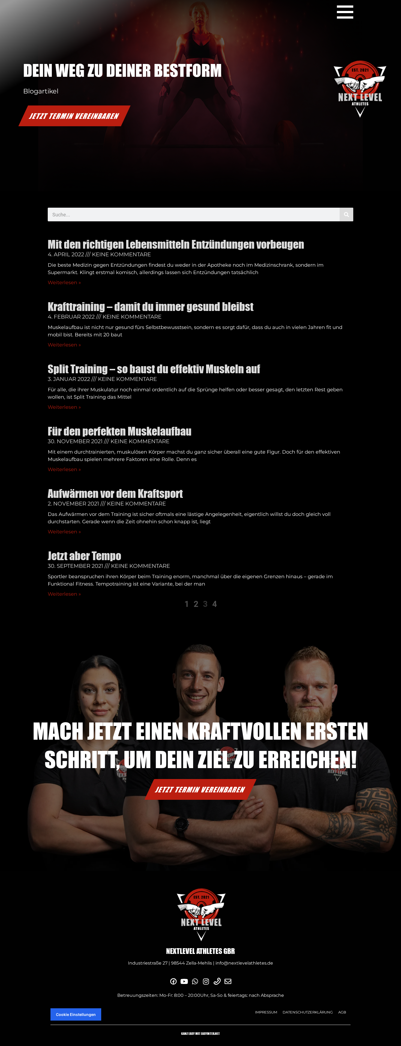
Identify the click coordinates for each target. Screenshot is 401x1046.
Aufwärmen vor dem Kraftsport (115, 493)
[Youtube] (184, 981)
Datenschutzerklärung (308, 1012)
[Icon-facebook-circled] (173, 981)
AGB (342, 1012)
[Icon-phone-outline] (216, 981)
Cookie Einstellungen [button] (76, 1014)
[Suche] (346, 214)
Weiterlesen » (64, 283)
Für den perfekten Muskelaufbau (119, 431)
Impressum (266, 1012)
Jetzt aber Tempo (84, 555)
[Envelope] (227, 981)
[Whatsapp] (195, 981)
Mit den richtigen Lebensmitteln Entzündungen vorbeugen (176, 244)
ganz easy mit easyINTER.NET (200, 1033)
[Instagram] (205, 981)
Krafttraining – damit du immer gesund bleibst (150, 306)
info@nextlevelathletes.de (244, 963)
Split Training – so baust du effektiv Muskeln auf (154, 368)
